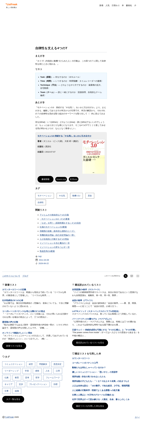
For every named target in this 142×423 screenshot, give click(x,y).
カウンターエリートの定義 (14, 289)
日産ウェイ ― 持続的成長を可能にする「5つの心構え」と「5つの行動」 (104, 330)
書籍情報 (45, 179)
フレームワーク (53, 377)
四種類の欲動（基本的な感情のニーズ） (58, 231)
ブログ (25, 276)
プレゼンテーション (38, 384)
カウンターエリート (81, 358)
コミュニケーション (14, 364)
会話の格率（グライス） (83, 300)
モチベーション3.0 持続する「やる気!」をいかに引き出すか (64, 136)
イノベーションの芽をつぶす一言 (55, 247)
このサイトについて (11, 276)
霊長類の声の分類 (10, 322)
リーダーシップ (12, 371)
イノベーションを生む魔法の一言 (55, 243)
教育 (17, 377)
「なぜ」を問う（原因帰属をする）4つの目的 (60, 223)
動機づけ (76, 195)
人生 (47, 371)
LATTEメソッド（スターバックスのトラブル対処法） (96, 311)
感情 (37, 371)
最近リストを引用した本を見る (90, 406)
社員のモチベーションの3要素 (53, 227)
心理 (58, 371)
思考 (27, 377)
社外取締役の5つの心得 (12, 300)
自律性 (41, 202)
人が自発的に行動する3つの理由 (54, 239)
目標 (55, 384)
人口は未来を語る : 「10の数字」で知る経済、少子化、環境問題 (101, 385)
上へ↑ (137, 417)
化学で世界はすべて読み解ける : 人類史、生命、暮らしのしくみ (100, 399)
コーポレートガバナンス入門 (85, 363)
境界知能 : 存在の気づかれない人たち (89, 376)
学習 (27, 371)
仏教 (7, 377)
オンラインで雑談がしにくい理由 (17, 333)
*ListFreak (11, 4)
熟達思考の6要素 (47, 251)
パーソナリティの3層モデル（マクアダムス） (92, 319)
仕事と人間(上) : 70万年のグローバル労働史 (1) (93, 395)
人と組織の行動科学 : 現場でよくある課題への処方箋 (95, 390)
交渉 (21, 384)
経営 (31, 364)
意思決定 (57, 364)
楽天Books (73, 179)
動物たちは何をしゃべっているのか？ (89, 367)
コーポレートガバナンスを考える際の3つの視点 (23, 311)
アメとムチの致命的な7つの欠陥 (54, 215)
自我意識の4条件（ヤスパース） (86, 289)
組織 (17, 391)
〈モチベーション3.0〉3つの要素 (55, 219)
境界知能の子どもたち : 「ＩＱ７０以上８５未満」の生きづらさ (100, 381)
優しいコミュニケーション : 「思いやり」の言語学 (95, 372)
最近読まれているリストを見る (90, 342)
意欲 (90, 195)
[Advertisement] (71, 28)
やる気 (62, 195)
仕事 (7, 391)
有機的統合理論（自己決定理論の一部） (58, 235)
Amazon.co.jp (61, 179)
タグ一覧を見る (13, 399)
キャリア (9, 384)
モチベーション (45, 195)
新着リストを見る (14, 346)
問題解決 (43, 364)
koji (39, 256)
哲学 (37, 377)
